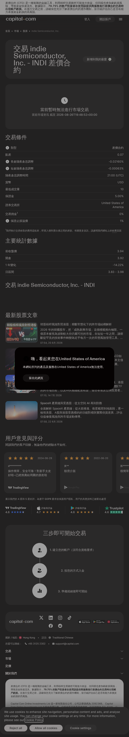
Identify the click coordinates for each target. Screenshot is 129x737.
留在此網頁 (36, 378)
